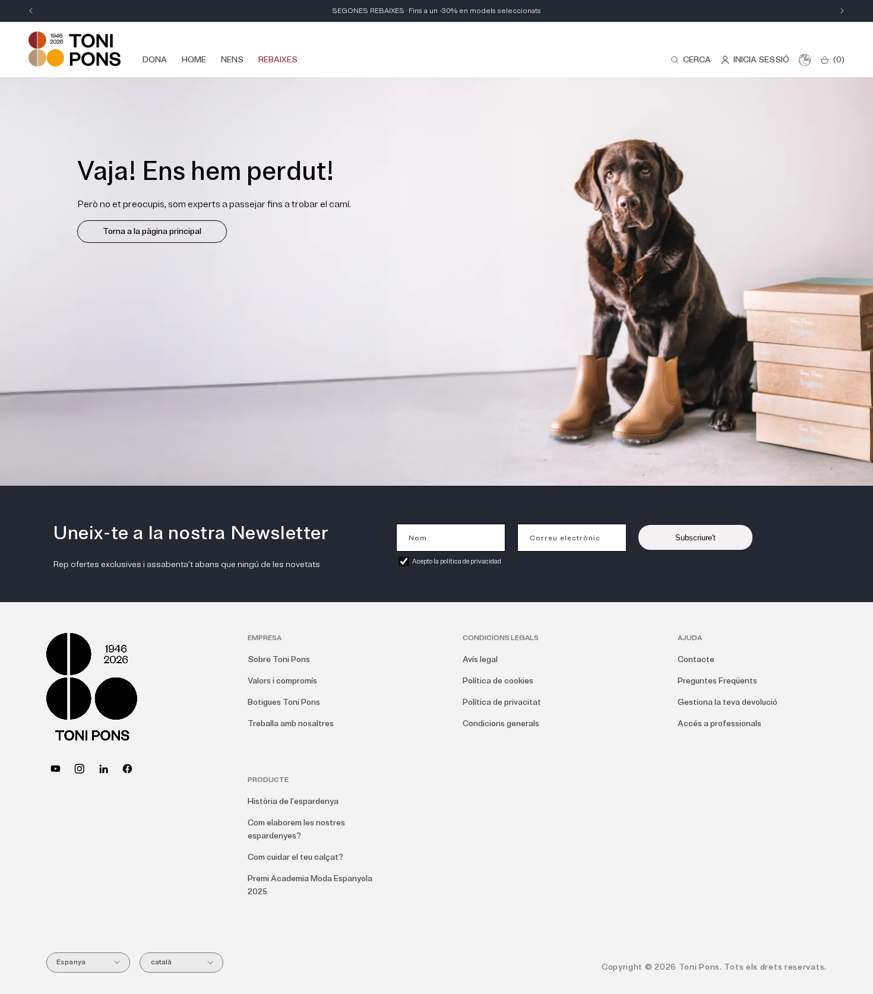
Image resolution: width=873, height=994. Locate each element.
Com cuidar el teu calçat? (295, 857)
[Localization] (805, 60)
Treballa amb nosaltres (291, 723)
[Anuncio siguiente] (842, 10)
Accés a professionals (719, 723)
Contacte (696, 659)
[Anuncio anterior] (31, 10)
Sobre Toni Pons (279, 659)
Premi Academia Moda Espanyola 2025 (310, 885)
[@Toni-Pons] (55, 768)
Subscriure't (695, 537)
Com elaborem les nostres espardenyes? (296, 829)
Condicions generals (501, 723)
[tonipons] (103, 768)
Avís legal (480, 659)
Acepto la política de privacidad (456, 561)
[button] (690, 60)
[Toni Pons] (75, 49)
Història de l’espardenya (293, 801)
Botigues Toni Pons (284, 702)
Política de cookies (498, 681)
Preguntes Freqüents (717, 681)
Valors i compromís (282, 681)
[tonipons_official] (79, 768)
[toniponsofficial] (127, 768)
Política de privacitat (502, 702)
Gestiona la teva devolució (727, 702)
